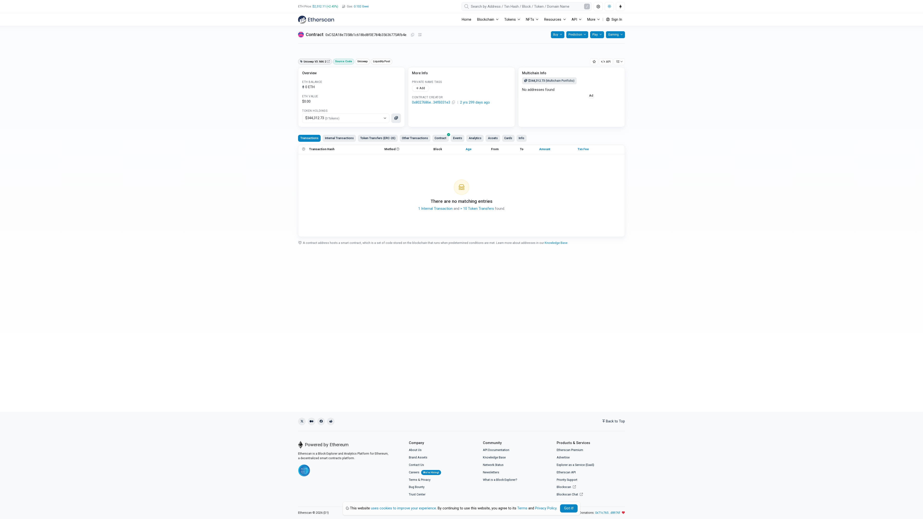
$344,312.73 (322, 118)
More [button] (591, 20)
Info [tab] (521, 138)
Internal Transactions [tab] (339, 138)
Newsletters (491, 472)
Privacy (425, 480)
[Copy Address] (412, 35)
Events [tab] (457, 138)
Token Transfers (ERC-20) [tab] (377, 138)
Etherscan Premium (570, 450)
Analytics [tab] (475, 138)
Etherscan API (566, 472)
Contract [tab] (440, 138)
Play (595, 34)
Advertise (563, 457)
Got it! (569, 508)
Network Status (493, 465)
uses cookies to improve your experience (403, 508)
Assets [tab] (493, 138)
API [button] (574, 20)
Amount (544, 149)
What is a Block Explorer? (500, 480)
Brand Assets (418, 457)
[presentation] (440, 138)
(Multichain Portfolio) (551, 80)
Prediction (575, 34)
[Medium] (311, 421)
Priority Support (567, 480)
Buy (555, 34)
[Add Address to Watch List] (594, 61)
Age (469, 149)
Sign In (616, 20)
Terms (413, 480)
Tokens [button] (510, 20)
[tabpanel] (461, 191)
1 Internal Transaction (435, 209)
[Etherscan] (316, 19)
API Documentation (496, 450)
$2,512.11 (319, 6)
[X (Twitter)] (302, 421)
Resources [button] (552, 20)
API (608, 61)
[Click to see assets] (396, 118)
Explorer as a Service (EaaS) (575, 465)
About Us (415, 450)
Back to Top (615, 421)
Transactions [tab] (309, 138)
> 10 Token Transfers (477, 209)
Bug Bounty (416, 487)
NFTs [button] (530, 20)
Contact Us (416, 465)
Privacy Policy (545, 508)
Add (422, 88)
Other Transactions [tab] (415, 138)
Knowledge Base (556, 243)
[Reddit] (331, 421)
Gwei (361, 6)
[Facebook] (321, 421)
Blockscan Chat (568, 494)
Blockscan (564, 487)
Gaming (613, 34)
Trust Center (417, 494)
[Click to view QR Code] (420, 35)
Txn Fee (583, 149)
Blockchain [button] (485, 20)
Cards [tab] (508, 138)
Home (466, 20)
